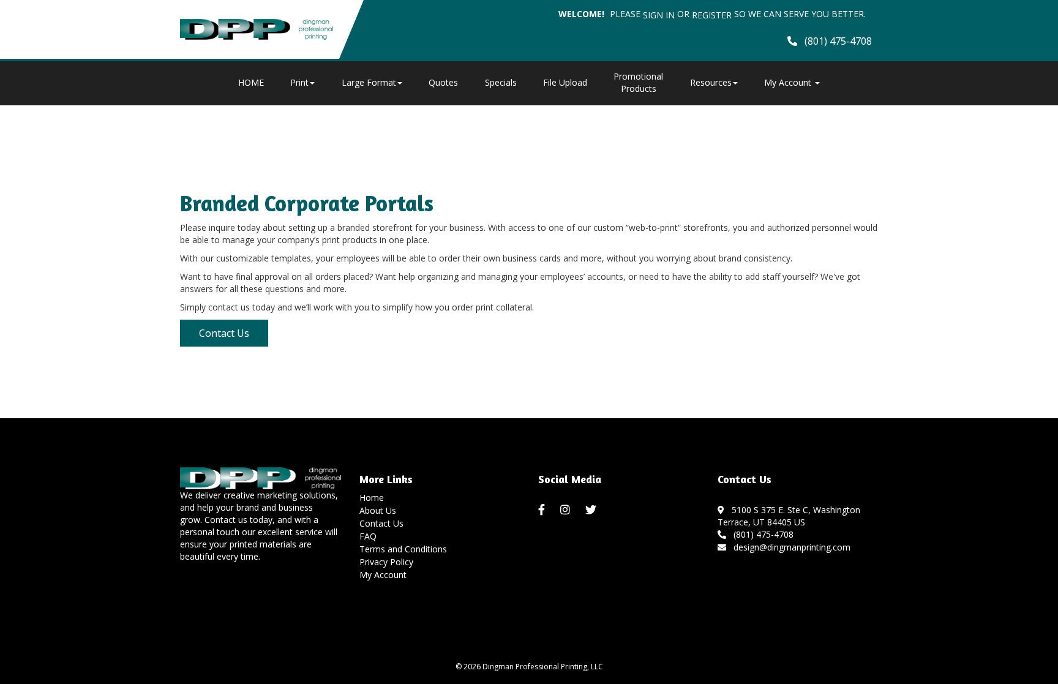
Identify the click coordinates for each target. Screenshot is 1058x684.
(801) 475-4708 (761, 534)
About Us (377, 510)
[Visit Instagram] (566, 510)
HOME (251, 82)
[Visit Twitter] (592, 510)
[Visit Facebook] (543, 510)
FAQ (368, 536)
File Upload (565, 82)
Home (371, 497)
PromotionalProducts (638, 82)
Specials (501, 82)
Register (712, 15)
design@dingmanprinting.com (789, 547)
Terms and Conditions (403, 549)
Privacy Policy (386, 562)
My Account (383, 575)
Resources (711, 82)
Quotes (443, 82)
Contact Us (224, 333)
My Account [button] (789, 82)
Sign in (659, 15)
